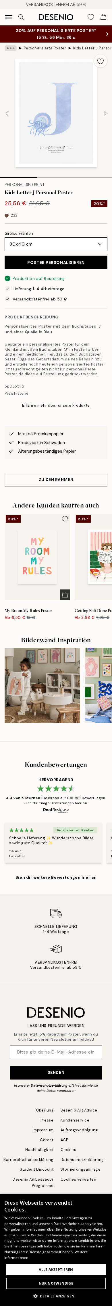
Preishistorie (17, 393)
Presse (46, 1120)
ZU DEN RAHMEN (56, 479)
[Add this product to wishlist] (100, 61)
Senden (56, 1072)
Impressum (43, 1130)
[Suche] (21, 17)
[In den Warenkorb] (65, 594)
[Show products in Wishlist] (90, 17)
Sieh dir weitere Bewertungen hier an (56, 877)
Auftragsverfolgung (79, 1130)
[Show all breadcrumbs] (11, 48)
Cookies (68, 1149)
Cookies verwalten (78, 1179)
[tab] (18, 175)
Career (46, 1140)
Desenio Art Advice (79, 1110)
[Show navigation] (8, 17)
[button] (56, 1296)
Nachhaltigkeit (39, 1149)
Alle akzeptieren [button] (56, 1269)
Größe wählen (19, 233)
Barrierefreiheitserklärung (28, 1159)
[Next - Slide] (105, 113)
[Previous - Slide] (6, 113)
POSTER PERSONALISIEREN (55, 262)
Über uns (44, 1110)
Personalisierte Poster (45, 48)
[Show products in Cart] (103, 17)
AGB (65, 1140)
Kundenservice (75, 1120)
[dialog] (56, 1250)
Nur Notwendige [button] (56, 1283)
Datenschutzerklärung (49, 1085)
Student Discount (36, 1169)
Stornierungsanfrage (81, 1169)
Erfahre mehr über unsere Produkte (56, 405)
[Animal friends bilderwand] (42, 685)
